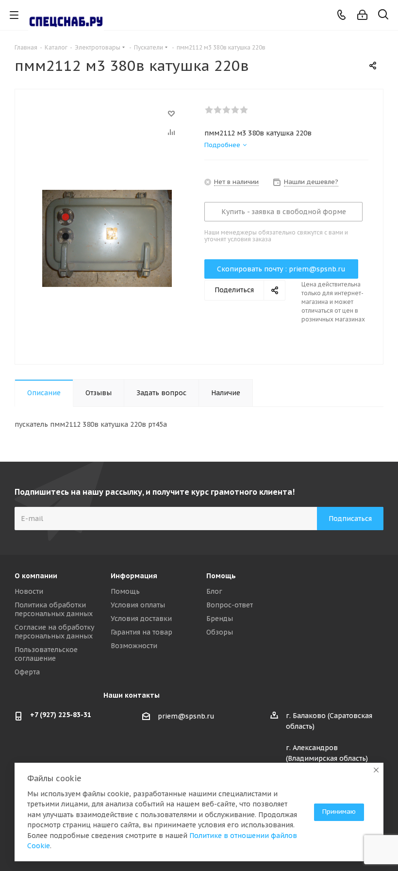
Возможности (134, 645)
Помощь (125, 591)
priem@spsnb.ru (186, 716)
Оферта (27, 672)
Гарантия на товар (141, 632)
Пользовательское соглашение (46, 654)
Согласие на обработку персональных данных (54, 631)
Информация (134, 575)
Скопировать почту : (281, 269)
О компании (36, 575)
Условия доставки (141, 618)
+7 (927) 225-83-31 (60, 714)
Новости (29, 591)
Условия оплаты (138, 605)
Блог (214, 591)
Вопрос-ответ (229, 605)
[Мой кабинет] (362, 15)
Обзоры (219, 632)
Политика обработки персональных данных (54, 609)
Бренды (219, 618)
